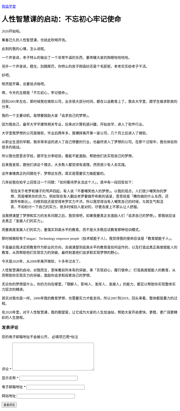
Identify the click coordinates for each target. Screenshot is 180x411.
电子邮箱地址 (13, 387)
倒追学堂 (9, 6)
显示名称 (10, 378)
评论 (6, 369)
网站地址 (9, 396)
